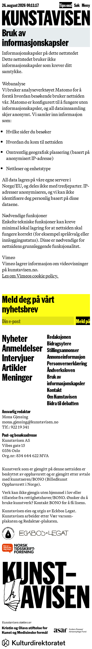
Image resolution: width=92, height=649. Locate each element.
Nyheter (14, 338)
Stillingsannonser (63, 349)
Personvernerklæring (67, 363)
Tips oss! (65, 5)
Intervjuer (18, 357)
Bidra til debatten (62, 403)
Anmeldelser (22, 348)
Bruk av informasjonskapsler (66, 379)
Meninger (17, 377)
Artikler (14, 367)
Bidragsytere (59, 343)
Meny (86, 5)
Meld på (83, 320)
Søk (77, 5)
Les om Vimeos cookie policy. (30, 275)
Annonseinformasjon (66, 356)
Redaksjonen (59, 336)
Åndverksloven (61, 369)
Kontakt (54, 389)
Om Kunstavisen (62, 396)
